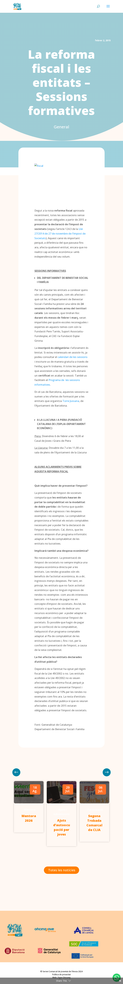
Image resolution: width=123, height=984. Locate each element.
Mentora (30, 809)
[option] (29, 806)
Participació (95, 809)
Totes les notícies (61, 870)
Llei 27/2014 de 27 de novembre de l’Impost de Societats (60, 233)
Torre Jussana (70, 401)
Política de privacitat (61, 974)
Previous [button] (107, 772)
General (61, 127)
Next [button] (16, 772)
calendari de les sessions (72, 357)
